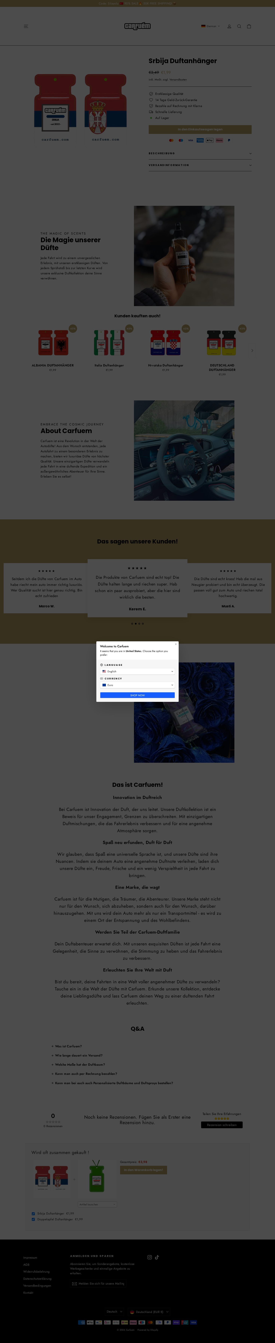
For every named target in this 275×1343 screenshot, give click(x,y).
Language (114, 665)
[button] (137, 671)
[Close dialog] (176, 644)
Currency (113, 678)
